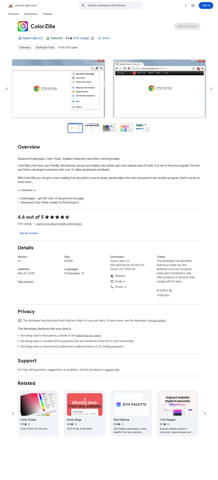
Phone (119, 287)
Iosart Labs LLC (33, 38)
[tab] (14, 14)
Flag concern (26, 281)
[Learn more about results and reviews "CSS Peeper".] (168, 424)
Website (120, 276)
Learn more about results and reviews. (59, 224)
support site (112, 370)
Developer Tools (45, 47)
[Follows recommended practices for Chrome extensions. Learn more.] (48, 38)
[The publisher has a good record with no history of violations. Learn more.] (20, 38)
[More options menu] (185, 5)
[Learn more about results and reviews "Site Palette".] (122, 424)
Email (118, 281)
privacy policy (157, 320)
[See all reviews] (29, 233)
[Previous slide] (6, 88)
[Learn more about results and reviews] (170, 290)
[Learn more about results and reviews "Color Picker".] (29, 424)
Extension (25, 47)
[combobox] (115, 5)
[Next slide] (211, 88)
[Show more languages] (83, 273)
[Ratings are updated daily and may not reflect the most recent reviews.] (92, 38)
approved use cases (88, 335)
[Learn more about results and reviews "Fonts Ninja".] (75, 424)
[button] (193, 5)
